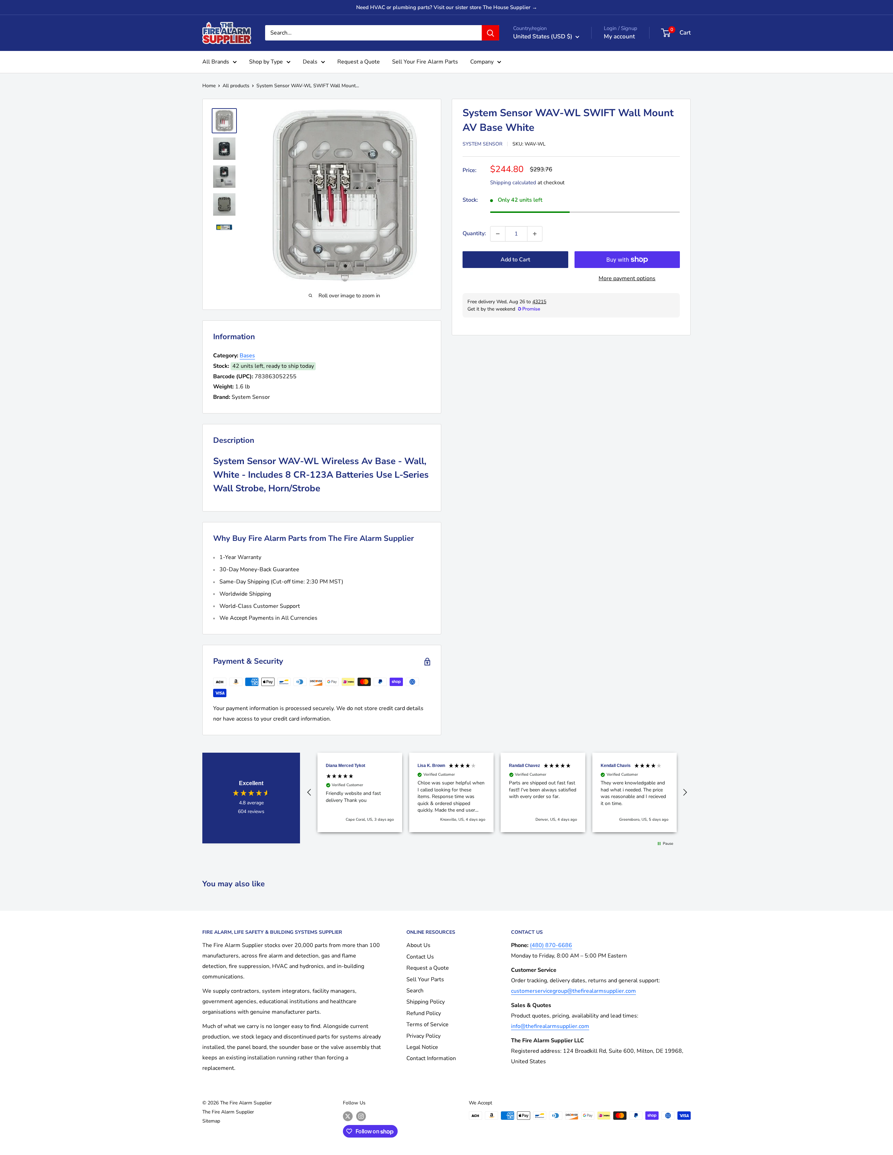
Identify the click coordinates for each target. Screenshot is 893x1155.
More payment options (627, 278)
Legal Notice (422, 1047)
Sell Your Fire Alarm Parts (425, 62)
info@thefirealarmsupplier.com (550, 1026)
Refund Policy (423, 1013)
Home (209, 85)
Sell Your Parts (425, 979)
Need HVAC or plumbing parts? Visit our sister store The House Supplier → (446, 7)
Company (482, 62)
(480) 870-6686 (551, 945)
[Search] (490, 32)
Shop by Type (266, 62)
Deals (310, 62)
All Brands (215, 62)
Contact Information (431, 1058)
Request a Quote (358, 62)
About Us (418, 945)
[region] (497, 792)
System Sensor (482, 144)
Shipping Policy (425, 1002)
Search (414, 990)
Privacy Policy (423, 1036)
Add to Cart (515, 259)
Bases (247, 355)
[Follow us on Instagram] (361, 1116)
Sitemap (211, 1121)
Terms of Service (427, 1024)
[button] (309, 792)
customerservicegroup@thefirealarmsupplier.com (573, 991)
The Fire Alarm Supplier (228, 1112)
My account (619, 36)
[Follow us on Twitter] (348, 1116)
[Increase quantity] (534, 233)
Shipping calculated (513, 182)
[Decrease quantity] (497, 233)
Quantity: (474, 233)
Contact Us (420, 957)
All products (236, 85)
